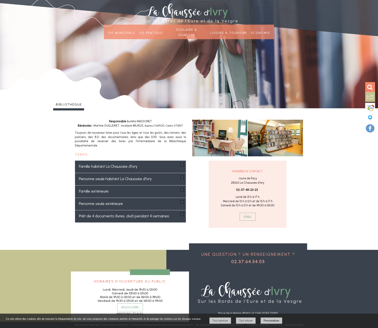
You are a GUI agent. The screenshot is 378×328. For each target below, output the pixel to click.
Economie (260, 32)
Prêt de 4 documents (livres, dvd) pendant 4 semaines (124, 216)
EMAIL (248, 217)
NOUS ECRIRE (130, 307)
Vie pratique (151, 32)
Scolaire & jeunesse (186, 32)
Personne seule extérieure (101, 203)
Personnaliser (271, 320)
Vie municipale (121, 32)
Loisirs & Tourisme (228, 32)
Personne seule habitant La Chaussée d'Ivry (115, 179)
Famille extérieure (93, 191)
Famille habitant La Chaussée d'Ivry (108, 166)
